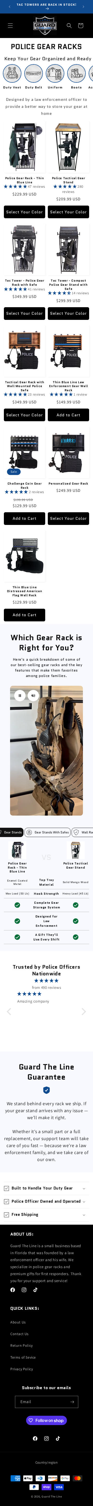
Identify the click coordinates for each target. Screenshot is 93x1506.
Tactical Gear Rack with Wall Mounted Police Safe (24, 386)
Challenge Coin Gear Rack (24, 485)
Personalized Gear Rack (68, 483)
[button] (10, 25)
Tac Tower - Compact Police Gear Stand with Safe (68, 284)
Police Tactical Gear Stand (68, 180)
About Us (18, 1322)
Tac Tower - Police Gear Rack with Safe (24, 282)
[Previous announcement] (9, 6)
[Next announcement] (83, 6)
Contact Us (19, 1333)
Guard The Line (52, 1496)
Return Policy (21, 1345)
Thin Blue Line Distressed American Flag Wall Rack (24, 591)
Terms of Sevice (23, 1357)
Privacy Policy (21, 1369)
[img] (46, 980)
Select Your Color (24, 212)
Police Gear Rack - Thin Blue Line (24, 180)
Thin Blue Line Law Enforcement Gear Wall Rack (68, 386)
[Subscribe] (72, 1402)
